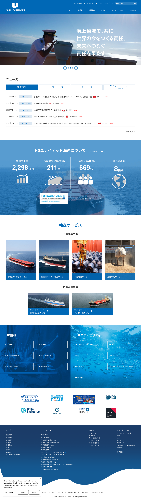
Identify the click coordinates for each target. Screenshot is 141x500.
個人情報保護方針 (70, 492)
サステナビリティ (123, 430)
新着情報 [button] (22, 87)
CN (106, 3)
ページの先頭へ (136, 430)
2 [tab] (70, 68)
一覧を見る (130, 131)
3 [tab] (72, 68)
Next (76, 68)
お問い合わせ (77, 4)
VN (111, 3)
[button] (15, 435)
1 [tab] (68, 68)
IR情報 (91, 430)
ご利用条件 (84, 492)
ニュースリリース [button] (54, 87)
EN (101, 3)
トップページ (11, 430)
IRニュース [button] (87, 87)
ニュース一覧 (46, 430)
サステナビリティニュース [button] (119, 87)
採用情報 (120, 452)
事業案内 (44, 435)
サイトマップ (88, 4)
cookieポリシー (97, 492)
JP (96, 3)
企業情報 (9, 435)
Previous (65, 68)
